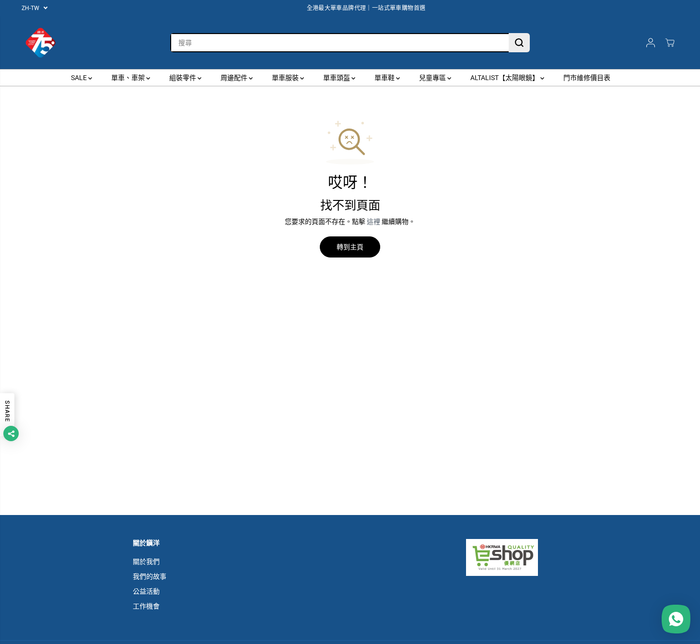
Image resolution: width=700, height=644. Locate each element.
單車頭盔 (337, 78)
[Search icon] (519, 42)
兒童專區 (433, 78)
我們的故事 (149, 576)
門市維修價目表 (586, 78)
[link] (517, 557)
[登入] (650, 42)
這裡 (373, 221)
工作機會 (146, 606)
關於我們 (146, 561)
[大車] (669, 42)
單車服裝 (286, 78)
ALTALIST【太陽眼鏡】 (505, 78)
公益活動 (146, 591)
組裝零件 (183, 78)
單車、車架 (128, 78)
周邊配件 (235, 78)
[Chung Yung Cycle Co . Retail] (41, 42)
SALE (79, 78)
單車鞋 (385, 78)
